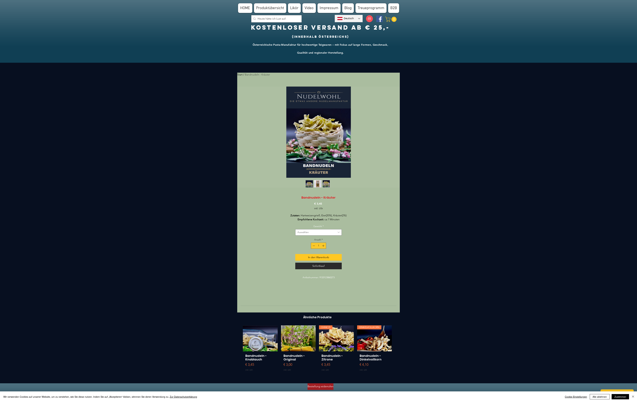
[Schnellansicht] (260, 338)
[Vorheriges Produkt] (238, 338)
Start (240, 74)
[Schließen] (633, 396)
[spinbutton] (318, 246)
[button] (391, 19)
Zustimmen (620, 396)
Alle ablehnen (600, 396)
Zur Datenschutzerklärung (183, 396)
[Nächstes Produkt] (397, 338)
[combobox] (318, 232)
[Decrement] (313, 246)
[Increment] (323, 246)
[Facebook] (379, 19)
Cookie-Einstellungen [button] (576, 396)
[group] (317, 351)
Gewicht (318, 226)
